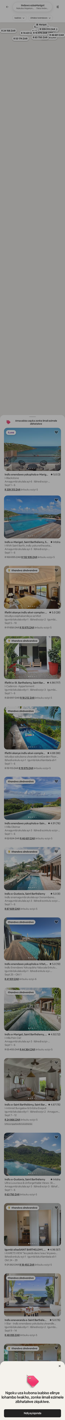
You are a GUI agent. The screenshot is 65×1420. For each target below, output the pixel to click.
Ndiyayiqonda (32, 1413)
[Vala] (59, 1366)
